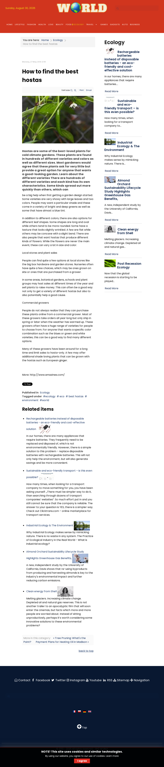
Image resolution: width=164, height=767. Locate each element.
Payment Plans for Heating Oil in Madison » (62, 642)
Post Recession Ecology (129, 266)
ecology (50, 396)
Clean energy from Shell (41, 591)
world (45, 400)
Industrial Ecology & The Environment (49, 525)
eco (61, 396)
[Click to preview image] (58, 119)
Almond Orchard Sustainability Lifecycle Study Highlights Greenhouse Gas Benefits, (122, 189)
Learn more (112, 756)
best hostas (75, 396)
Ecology (45, 392)
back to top (86, 651)
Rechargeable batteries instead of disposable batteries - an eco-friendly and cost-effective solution (55, 424)
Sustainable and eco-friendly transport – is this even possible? (121, 106)
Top (84, 727)
